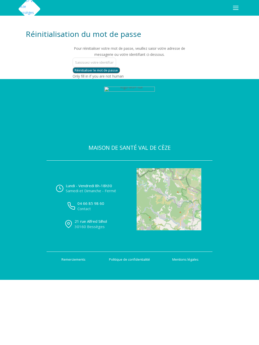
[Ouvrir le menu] (235, 8)
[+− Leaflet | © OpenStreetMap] (173, 206)
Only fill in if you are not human (98, 76)
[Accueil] (29, 8)
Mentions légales (185, 259)
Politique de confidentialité (129, 259)
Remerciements (73, 259)
